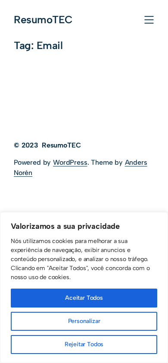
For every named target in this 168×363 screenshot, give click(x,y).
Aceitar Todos (84, 297)
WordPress (70, 162)
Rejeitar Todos (84, 344)
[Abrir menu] (149, 20)
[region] (84, 287)
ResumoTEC (43, 19)
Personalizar (84, 321)
